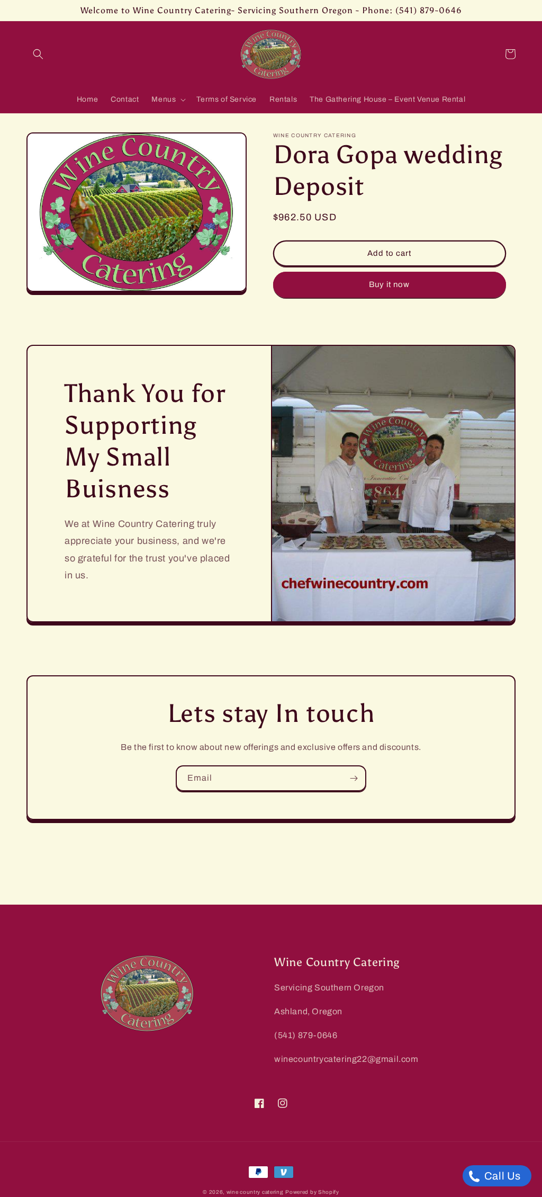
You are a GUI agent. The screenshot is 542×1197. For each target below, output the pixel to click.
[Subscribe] (353, 778)
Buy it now (389, 284)
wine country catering (255, 1192)
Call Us (501, 1176)
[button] (38, 54)
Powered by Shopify (312, 1192)
